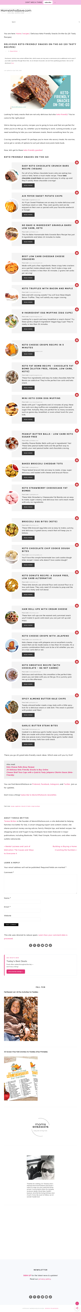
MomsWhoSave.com (16, 11)
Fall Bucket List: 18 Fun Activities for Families (21, 992)
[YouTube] (46, 945)
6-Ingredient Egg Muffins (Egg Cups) (47, 312)
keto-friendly (62, 114)
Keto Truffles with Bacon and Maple (47, 288)
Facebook (45, 784)
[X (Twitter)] (42, 945)
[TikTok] (50, 945)
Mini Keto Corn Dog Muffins (41, 398)
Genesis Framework (51, 1308)
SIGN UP (27, 1275)
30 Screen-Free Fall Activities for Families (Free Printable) (26, 1052)
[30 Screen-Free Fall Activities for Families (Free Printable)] (40, 1079)
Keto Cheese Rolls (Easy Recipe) (20, 767)
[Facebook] (30, 945)
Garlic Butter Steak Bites (40, 725)
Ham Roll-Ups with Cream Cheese (44, 609)
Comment (9, 872)
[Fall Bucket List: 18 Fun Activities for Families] (40, 1019)
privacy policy (45, 1279)
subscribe (48, 2)
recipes (13, 806)
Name (7, 898)
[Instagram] (38, 945)
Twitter (67, 784)
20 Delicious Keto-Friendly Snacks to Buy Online (27, 770)
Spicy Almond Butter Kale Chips (44, 698)
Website (7, 915)
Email (7, 907)
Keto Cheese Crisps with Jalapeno (45, 636)
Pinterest (36, 784)
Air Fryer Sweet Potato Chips (42, 196)
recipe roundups (35, 806)
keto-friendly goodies (33, 150)
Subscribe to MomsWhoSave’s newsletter (38, 795)
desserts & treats (26, 806)
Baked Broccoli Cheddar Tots (42, 463)
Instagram (54, 784)
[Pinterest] (34, 945)
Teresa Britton (10, 821)
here (12, 63)
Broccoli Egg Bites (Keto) (40, 521)
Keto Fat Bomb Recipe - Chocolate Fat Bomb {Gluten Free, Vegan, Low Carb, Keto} (48, 369)
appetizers (18, 806)
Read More (28, 185)
